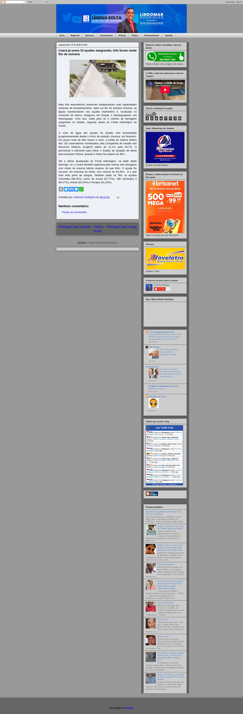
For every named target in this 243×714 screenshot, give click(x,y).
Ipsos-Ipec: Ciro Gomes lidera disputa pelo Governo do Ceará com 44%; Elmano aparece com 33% (170, 373)
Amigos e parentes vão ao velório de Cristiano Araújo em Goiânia (170, 527)
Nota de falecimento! (165, 564)
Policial (122, 35)
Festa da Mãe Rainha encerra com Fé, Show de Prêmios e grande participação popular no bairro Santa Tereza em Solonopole (165, 336)
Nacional (89, 35)
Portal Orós (154, 366)
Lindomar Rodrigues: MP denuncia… (164, 433)
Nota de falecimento (165, 602)
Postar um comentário (74, 212)
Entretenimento (151, 35)
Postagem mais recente (74, 227)
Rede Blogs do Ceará (157, 396)
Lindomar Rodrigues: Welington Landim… (166, 439)
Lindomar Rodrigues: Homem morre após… (164, 471)
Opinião (169, 35)
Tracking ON (172, 484)
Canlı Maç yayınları (156, 388)
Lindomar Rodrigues (154, 445)
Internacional (106, 35)
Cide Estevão (154, 347)
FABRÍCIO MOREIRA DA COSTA (164, 386)
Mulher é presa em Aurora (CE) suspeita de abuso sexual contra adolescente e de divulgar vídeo (170, 547)
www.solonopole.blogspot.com (161, 331)
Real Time (163, 484)
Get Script (156, 484)
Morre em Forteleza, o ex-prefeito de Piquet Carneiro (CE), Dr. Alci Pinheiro (170, 676)
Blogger (129, 708)
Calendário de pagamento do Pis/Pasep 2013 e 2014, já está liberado (164, 512)
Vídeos (135, 35)
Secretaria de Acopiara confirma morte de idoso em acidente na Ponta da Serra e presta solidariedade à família (170, 584)
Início (62, 35)
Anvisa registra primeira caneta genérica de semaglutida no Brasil (168, 352)
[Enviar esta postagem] (117, 197)
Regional (75, 35)
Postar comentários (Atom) (102, 242)
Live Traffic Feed (164, 428)
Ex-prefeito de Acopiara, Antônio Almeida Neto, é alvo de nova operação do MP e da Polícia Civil (170, 656)
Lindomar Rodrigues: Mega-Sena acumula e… (164, 476)
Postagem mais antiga (121, 227)
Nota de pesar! (163, 619)
